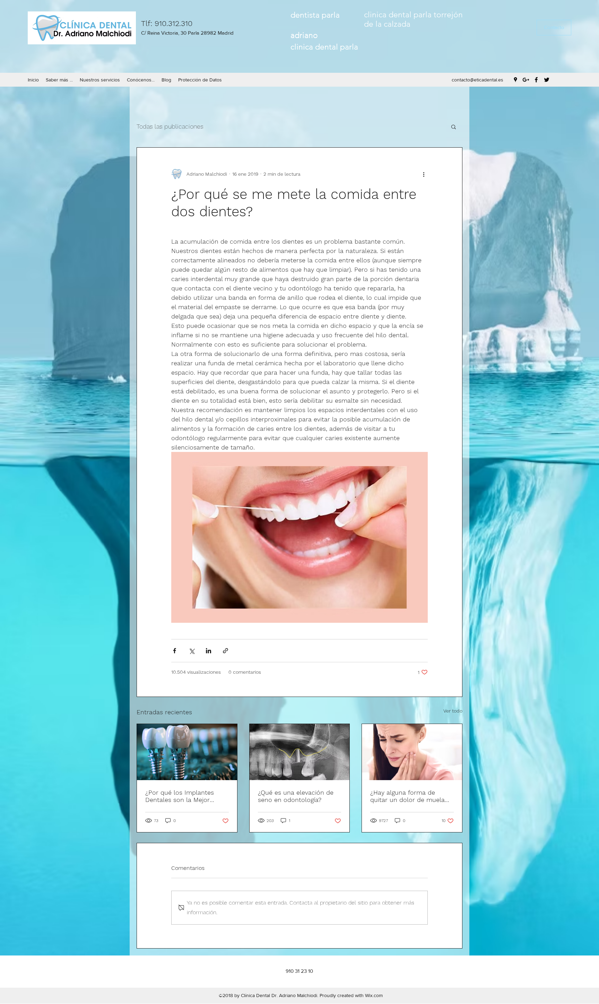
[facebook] (536, 79)
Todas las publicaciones (170, 126)
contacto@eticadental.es (477, 79)
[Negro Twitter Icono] (546, 79)
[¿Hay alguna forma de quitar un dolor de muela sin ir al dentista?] (412, 752)
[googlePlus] (525, 79)
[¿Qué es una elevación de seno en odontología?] (300, 752)
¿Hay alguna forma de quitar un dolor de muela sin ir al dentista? (407, 796)
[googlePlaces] (515, 79)
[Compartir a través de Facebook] (174, 650)
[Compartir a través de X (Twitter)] (191, 650)
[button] (554, 27)
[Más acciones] (423, 174)
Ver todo (452, 711)
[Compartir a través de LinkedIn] (208, 650)
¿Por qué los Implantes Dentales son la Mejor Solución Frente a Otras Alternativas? (180, 796)
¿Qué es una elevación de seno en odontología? (295, 796)
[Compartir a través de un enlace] (225, 650)
